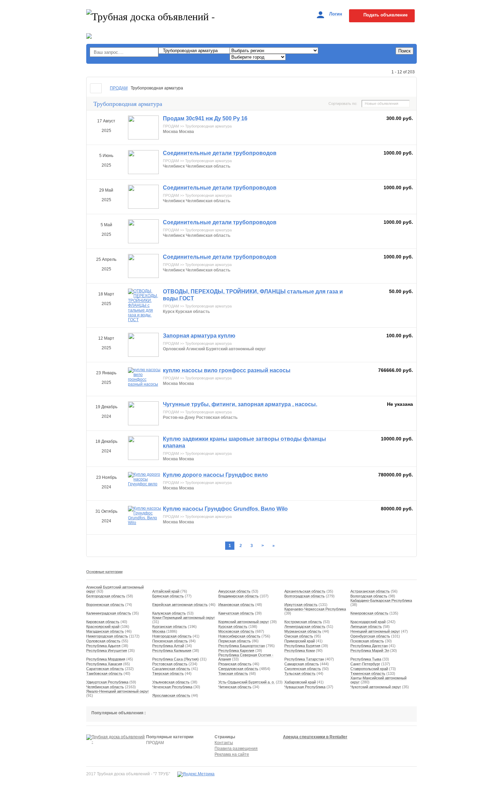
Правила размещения (236, 748)
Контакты (224, 742)
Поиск (404, 50)
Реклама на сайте (232, 754)
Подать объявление (385, 14)
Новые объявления (381, 103)
